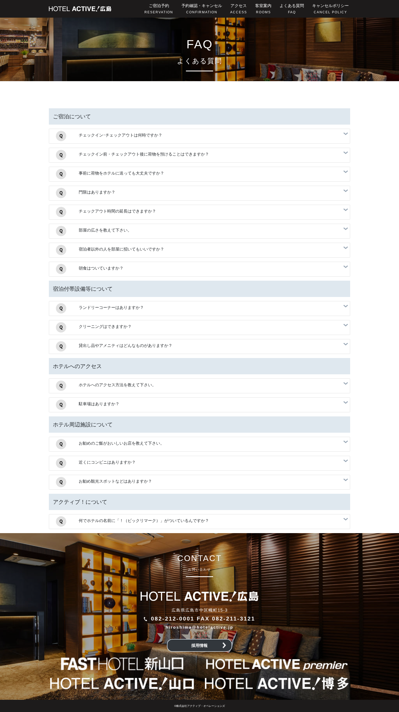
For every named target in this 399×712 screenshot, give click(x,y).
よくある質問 (292, 8)
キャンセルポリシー (330, 8)
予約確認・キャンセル (201, 8)
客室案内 (263, 8)
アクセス (238, 8)
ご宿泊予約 (158, 8)
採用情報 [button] (199, 645)
